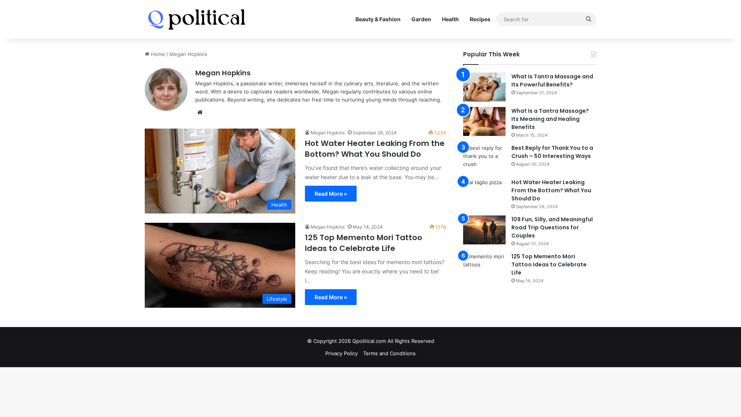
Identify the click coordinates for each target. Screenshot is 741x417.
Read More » (331, 193)
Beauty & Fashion (378, 19)
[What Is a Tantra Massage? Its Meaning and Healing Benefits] (484, 121)
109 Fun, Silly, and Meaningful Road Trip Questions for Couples (552, 227)
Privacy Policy (341, 353)
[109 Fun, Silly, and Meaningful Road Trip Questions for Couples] (484, 229)
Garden (421, 19)
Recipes (480, 19)
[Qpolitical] (197, 19)
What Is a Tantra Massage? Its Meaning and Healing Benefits (550, 119)
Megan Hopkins (222, 73)
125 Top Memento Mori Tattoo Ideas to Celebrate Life (363, 243)
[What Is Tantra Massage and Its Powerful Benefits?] (484, 87)
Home (157, 54)
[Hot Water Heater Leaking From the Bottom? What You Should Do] (484, 192)
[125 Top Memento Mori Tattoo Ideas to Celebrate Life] (484, 267)
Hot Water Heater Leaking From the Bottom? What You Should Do (375, 148)
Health (450, 19)
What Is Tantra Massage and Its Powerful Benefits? (552, 80)
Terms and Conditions (389, 353)
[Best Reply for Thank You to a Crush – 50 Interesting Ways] (484, 158)
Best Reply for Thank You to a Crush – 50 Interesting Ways (552, 152)
